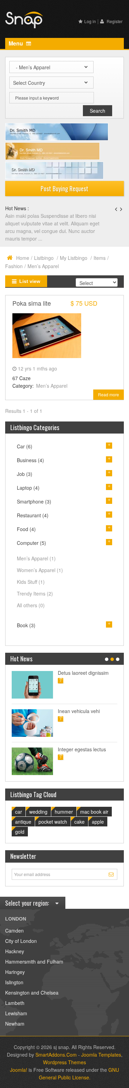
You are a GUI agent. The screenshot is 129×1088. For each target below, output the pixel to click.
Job (24, 473)
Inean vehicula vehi (79, 711)
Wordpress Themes (64, 1062)
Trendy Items (35, 593)
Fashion (14, 266)
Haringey (15, 971)
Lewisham (16, 1013)
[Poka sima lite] (46, 334)
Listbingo (44, 257)
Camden (14, 930)
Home (22, 257)
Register (114, 21)
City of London (21, 940)
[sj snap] (24, 19)
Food (26, 529)
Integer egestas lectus (82, 749)
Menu (16, 43)
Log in (90, 21)
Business (30, 460)
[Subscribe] (112, 874)
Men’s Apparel (51, 385)
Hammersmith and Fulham (34, 961)
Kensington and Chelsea (31, 992)
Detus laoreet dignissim (83, 672)
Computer (31, 542)
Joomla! (18, 1069)
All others (31, 605)
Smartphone (34, 501)
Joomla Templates (101, 1054)
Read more (108, 394)
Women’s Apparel (40, 570)
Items (100, 257)
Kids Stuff (31, 581)
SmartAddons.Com (56, 1054)
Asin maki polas (23, 215)
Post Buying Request (64, 188)
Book (26, 625)
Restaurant (33, 515)
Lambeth (14, 1002)
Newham (14, 1023)
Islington (14, 982)
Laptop (28, 487)
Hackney (14, 951)
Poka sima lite (31, 302)
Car (24, 446)
